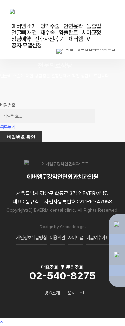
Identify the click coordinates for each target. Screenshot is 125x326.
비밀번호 (7, 104)
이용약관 (57, 238)
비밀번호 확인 (21, 137)
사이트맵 (75, 238)
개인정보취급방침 (31, 238)
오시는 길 (76, 293)
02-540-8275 (62, 276)
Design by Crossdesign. (63, 226)
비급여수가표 (97, 238)
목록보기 (7, 127)
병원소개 (52, 293)
